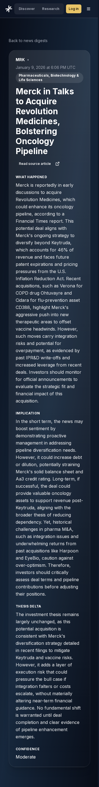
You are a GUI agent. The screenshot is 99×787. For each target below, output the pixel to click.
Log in (74, 9)
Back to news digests (28, 40)
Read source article (35, 164)
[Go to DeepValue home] (9, 9)
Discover (27, 9)
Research (50, 9)
